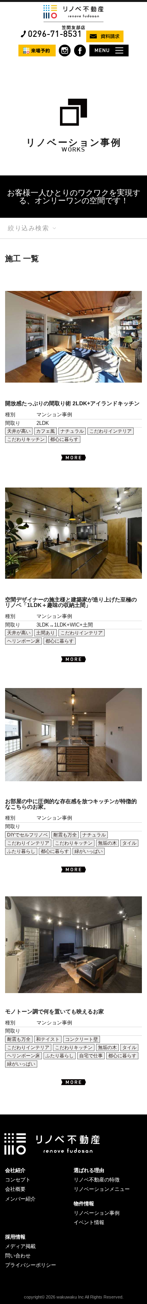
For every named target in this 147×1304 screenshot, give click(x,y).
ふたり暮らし (21, 851)
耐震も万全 (65, 835)
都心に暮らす (64, 439)
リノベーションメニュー (102, 1189)
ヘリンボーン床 (23, 641)
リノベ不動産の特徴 (97, 1179)
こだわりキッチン (26, 439)
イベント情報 (89, 1222)
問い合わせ (18, 1255)
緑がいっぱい (88, 851)
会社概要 (15, 1189)
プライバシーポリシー (30, 1265)
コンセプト (18, 1179)
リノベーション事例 (97, 1213)
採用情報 (15, 1236)
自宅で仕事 (91, 1055)
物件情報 (84, 1203)
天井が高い (19, 431)
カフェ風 (45, 431)
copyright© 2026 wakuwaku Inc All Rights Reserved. (73, 1297)
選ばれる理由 (89, 1170)
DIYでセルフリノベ (27, 835)
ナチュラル (72, 431)
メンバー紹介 (20, 1198)
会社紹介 (15, 1170)
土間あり (45, 633)
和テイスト (48, 1039)
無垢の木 (107, 843)
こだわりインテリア (110, 431)
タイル (129, 843)
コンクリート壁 (81, 1039)
